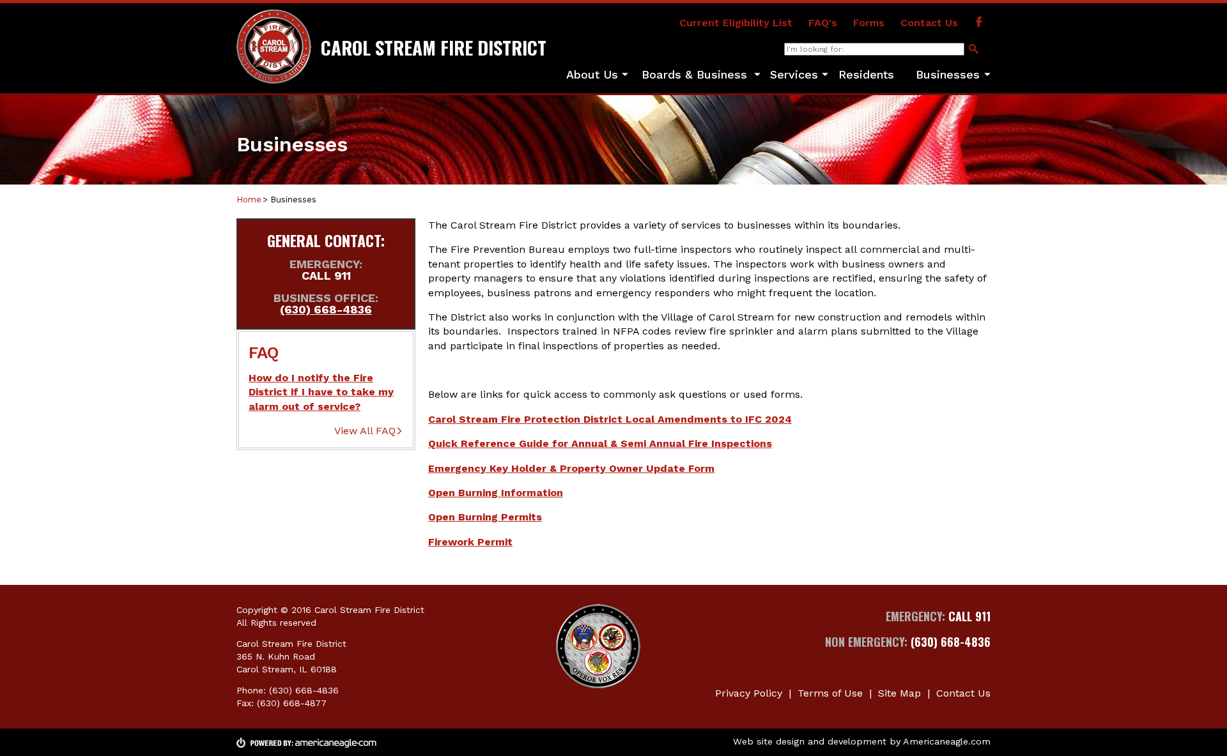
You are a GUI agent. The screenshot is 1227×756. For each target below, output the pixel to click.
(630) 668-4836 (326, 309)
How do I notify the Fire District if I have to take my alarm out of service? (321, 392)
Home (248, 199)
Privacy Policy (748, 693)
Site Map (899, 693)
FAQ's (822, 23)
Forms (868, 23)
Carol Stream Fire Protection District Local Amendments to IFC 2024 (610, 419)
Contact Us (929, 23)
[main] (709, 383)
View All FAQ (365, 431)
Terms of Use (830, 693)
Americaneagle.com (947, 741)
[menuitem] (592, 75)
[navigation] (773, 75)
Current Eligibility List (735, 23)
